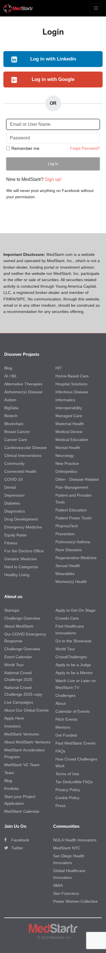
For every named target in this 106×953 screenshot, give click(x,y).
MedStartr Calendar (22, 811)
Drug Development (21, 519)
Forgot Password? (85, 148)
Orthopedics (66, 471)
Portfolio (11, 788)
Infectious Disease (71, 392)
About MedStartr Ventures (27, 742)
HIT (58, 368)
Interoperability (68, 408)
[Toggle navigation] (96, 8)
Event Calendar (18, 657)
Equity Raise (15, 535)
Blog (8, 368)
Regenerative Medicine (76, 557)
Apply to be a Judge (73, 664)
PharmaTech (66, 526)
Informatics (65, 400)
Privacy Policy (67, 789)
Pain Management (71, 487)
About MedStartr (19, 626)
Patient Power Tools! (73, 518)
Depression (14, 495)
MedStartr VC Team (22, 764)
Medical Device (69, 431)
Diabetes (12, 503)
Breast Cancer (17, 431)
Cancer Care (15, 439)
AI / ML (10, 376)
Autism (10, 400)
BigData (11, 408)
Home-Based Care (72, 376)
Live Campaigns (18, 702)
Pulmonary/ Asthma (72, 542)
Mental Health (67, 447)
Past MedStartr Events (75, 743)
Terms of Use (67, 774)
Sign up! (53, 179)
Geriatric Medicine (20, 559)
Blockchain (13, 423)
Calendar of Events (72, 711)
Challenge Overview (22, 618)
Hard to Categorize (21, 567)
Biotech (11, 415)
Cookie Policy (67, 797)
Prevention (65, 534)
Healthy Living (16, 574)
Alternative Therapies (23, 384)
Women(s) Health (71, 581)
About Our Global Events (26, 710)
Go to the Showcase (73, 641)
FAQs (60, 751)
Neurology (64, 455)
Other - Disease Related (77, 479)
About (60, 703)
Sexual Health (67, 565)
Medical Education (71, 439)
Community (14, 463)
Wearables (65, 573)
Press (60, 805)
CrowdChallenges (71, 657)
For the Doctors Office (24, 551)
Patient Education (71, 510)
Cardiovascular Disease (25, 447)
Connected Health (20, 471)
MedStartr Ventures (21, 734)
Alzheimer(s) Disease (23, 392)
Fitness (10, 543)
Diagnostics (14, 511)
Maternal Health (69, 423)
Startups (11, 610)
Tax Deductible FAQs (74, 781)
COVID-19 (13, 479)
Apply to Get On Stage (75, 610)
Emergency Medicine (23, 527)
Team (9, 772)
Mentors (62, 727)
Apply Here (14, 718)
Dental (10, 487)
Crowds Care (67, 618)
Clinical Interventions (22, 455)
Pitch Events (66, 719)
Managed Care (68, 415)
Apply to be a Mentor (74, 672)
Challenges (65, 695)
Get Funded (66, 735)
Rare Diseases (68, 549)
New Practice (67, 463)
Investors (12, 726)
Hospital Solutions (71, 384)
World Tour (14, 664)
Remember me (25, 148)
